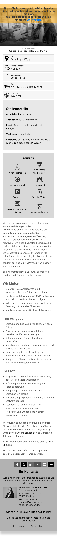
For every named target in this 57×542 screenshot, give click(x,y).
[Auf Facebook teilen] (17, 464)
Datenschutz (37, 526)
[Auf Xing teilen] (37, 464)
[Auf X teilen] (24, 464)
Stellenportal (34, 19)
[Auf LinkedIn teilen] (31, 464)
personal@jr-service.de (31, 502)
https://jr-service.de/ (29, 505)
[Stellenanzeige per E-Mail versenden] (44, 464)
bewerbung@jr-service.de (22, 432)
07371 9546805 (31, 499)
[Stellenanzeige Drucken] (51, 464)
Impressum (18, 526)
